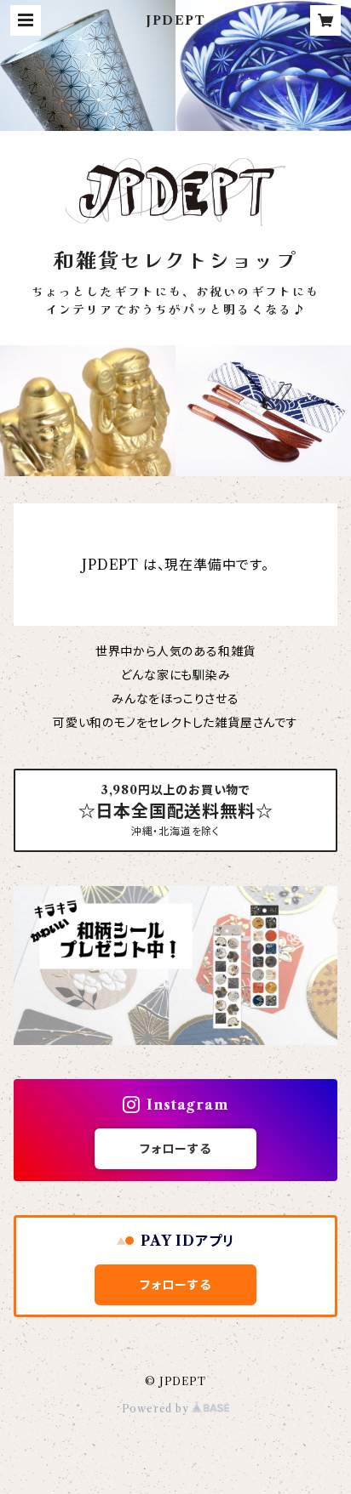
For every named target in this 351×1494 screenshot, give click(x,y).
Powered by (157, 1408)
